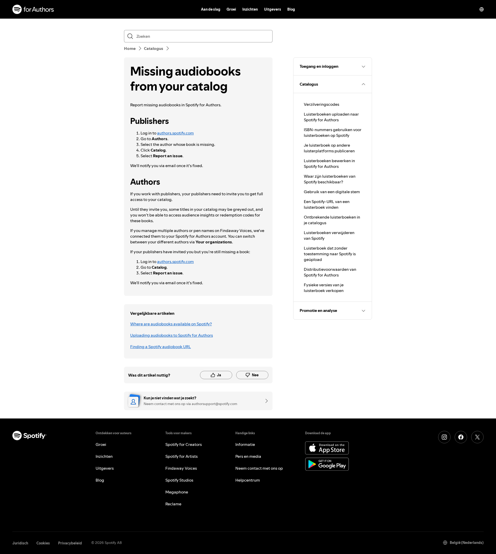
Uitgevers (272, 9)
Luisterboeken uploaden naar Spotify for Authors (331, 117)
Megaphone (176, 492)
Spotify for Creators (183, 444)
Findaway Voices (181, 468)
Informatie (245, 444)
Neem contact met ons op (259, 468)
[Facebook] (461, 437)
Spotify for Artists (181, 456)
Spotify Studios (179, 480)
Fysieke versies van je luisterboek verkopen (324, 287)
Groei (231, 9)
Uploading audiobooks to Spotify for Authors (171, 335)
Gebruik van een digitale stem (332, 191)
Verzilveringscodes (321, 104)
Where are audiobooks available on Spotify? (171, 324)
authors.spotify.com (175, 133)
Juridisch (20, 543)
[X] (477, 437)
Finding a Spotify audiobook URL (160, 346)
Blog (291, 9)
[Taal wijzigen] (481, 9)
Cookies (43, 543)
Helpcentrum (247, 480)
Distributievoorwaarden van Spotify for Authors (330, 272)
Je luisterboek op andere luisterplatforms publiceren (329, 148)
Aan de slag (210, 9)
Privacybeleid (70, 543)
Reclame (173, 504)
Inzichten (250, 9)
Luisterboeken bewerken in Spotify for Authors (329, 163)
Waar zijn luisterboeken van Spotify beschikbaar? (329, 179)
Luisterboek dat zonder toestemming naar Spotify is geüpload (330, 253)
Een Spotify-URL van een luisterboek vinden (327, 204)
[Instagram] (444, 437)
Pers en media (248, 456)
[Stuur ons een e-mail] (264, 401)
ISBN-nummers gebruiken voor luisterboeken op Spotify (332, 132)
